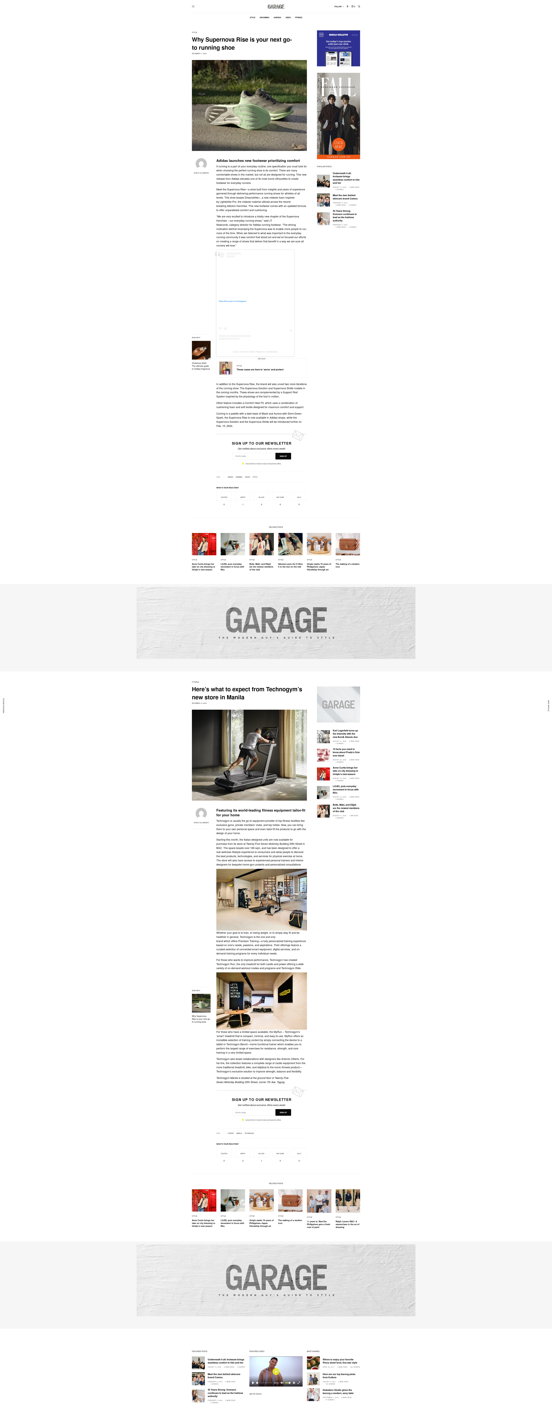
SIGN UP (283, 456)
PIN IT (263, 899)
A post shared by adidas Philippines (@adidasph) (255, 352)
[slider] (264, 1383)
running (239, 477)
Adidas (230, 477)
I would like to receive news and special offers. (263, 463)
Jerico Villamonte (201, 173)
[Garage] (276, 6)
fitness (231, 1133)
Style (194, 32)
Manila (239, 1133)
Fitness (195, 682)
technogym (249, 1133)
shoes (247, 477)
